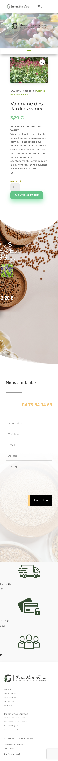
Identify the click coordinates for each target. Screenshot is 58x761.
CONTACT (8, 705)
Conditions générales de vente (16, 722)
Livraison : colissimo (12, 730)
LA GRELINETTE (10, 697)
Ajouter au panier (27, 195)
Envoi (39, 500)
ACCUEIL (7, 689)
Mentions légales (11, 726)
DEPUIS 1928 (9, 701)
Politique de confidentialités (15, 718)
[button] (42, 62)
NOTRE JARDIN (10, 693)
